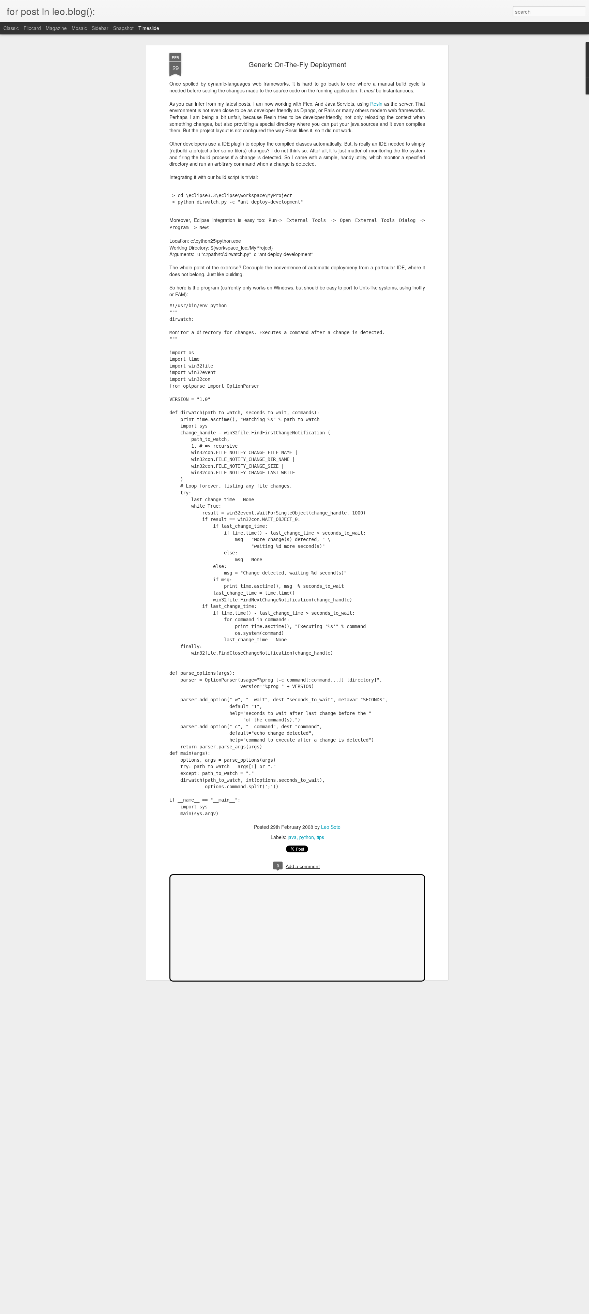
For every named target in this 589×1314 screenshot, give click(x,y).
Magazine (56, 28)
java (292, 837)
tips (320, 837)
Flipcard (32, 28)
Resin (376, 103)
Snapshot (123, 28)
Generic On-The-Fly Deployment (297, 64)
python (306, 837)
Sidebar (100, 28)
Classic (11, 28)
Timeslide (148, 28)
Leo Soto (331, 826)
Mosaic (79, 28)
